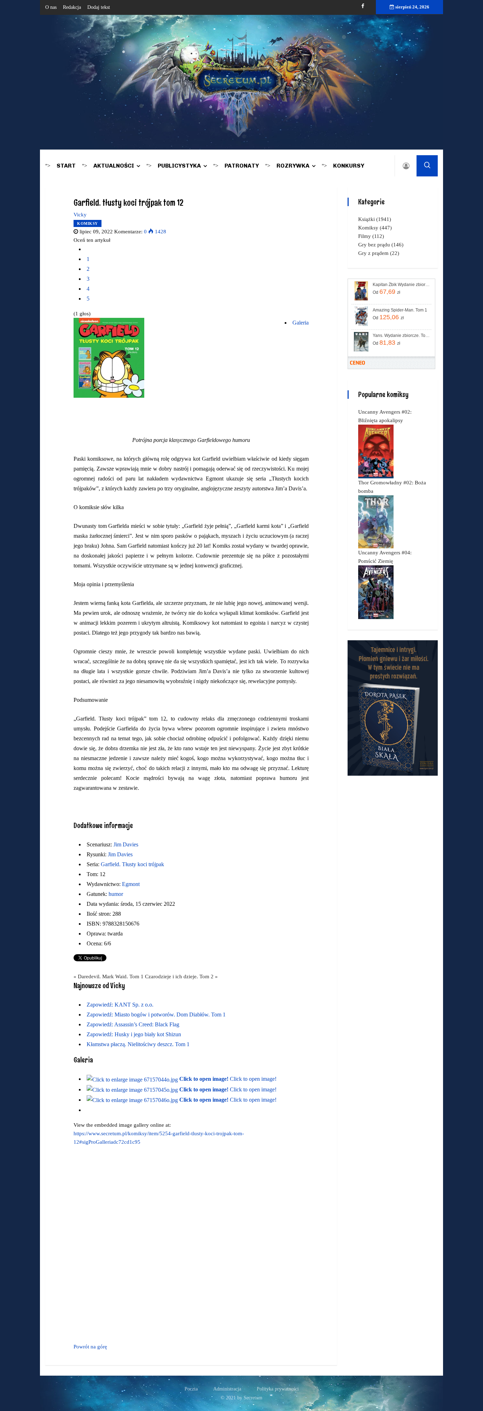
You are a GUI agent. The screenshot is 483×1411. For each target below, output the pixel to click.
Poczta (191, 1389)
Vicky (80, 214)
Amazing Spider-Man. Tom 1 (400, 310)
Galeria (300, 323)
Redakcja (72, 7)
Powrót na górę (90, 1346)
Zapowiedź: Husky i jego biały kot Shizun (134, 1034)
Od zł (386, 291)
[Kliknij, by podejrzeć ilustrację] (109, 357)
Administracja (227, 1389)
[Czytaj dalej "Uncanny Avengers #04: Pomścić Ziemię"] (376, 592)
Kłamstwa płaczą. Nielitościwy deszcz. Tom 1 (138, 1044)
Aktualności (113, 165)
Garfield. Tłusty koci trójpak (132, 864)
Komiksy (87, 223)
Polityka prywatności (278, 1389)
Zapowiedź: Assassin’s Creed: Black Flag (133, 1024)
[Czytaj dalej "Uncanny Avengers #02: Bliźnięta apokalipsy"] (376, 451)
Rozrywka (293, 165)
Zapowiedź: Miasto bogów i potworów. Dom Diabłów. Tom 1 (156, 1014)
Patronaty (242, 165)
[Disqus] (191, 1243)
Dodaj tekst (98, 7)
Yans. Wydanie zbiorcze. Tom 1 (401, 335)
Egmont (131, 884)
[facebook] (362, 6)
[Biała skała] (393, 707)
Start (66, 165)
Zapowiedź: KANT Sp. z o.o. (120, 1005)
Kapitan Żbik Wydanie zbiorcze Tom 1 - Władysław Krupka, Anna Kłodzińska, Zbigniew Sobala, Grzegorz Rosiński (401, 284)
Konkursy (348, 165)
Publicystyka (179, 165)
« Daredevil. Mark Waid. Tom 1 (109, 976)
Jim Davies (126, 844)
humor (116, 894)
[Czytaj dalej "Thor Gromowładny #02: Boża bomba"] (376, 521)
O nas (51, 7)
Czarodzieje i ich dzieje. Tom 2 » (181, 976)
